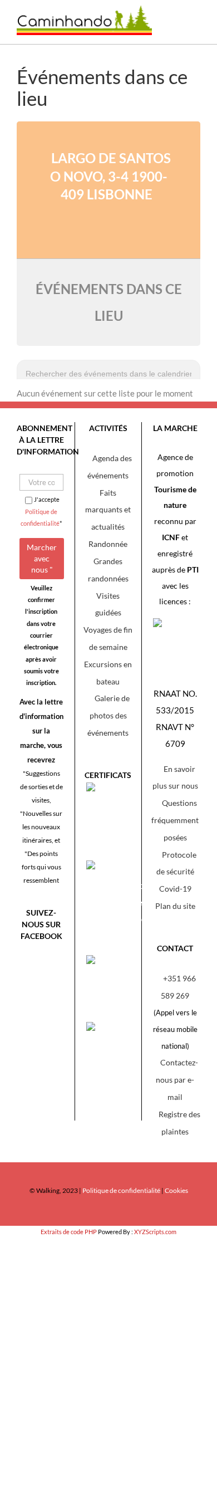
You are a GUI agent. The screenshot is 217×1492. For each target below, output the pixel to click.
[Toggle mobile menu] (192, 27)
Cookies (176, 1190)
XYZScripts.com (155, 1231)
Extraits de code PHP (69, 1231)
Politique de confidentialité (121, 1190)
